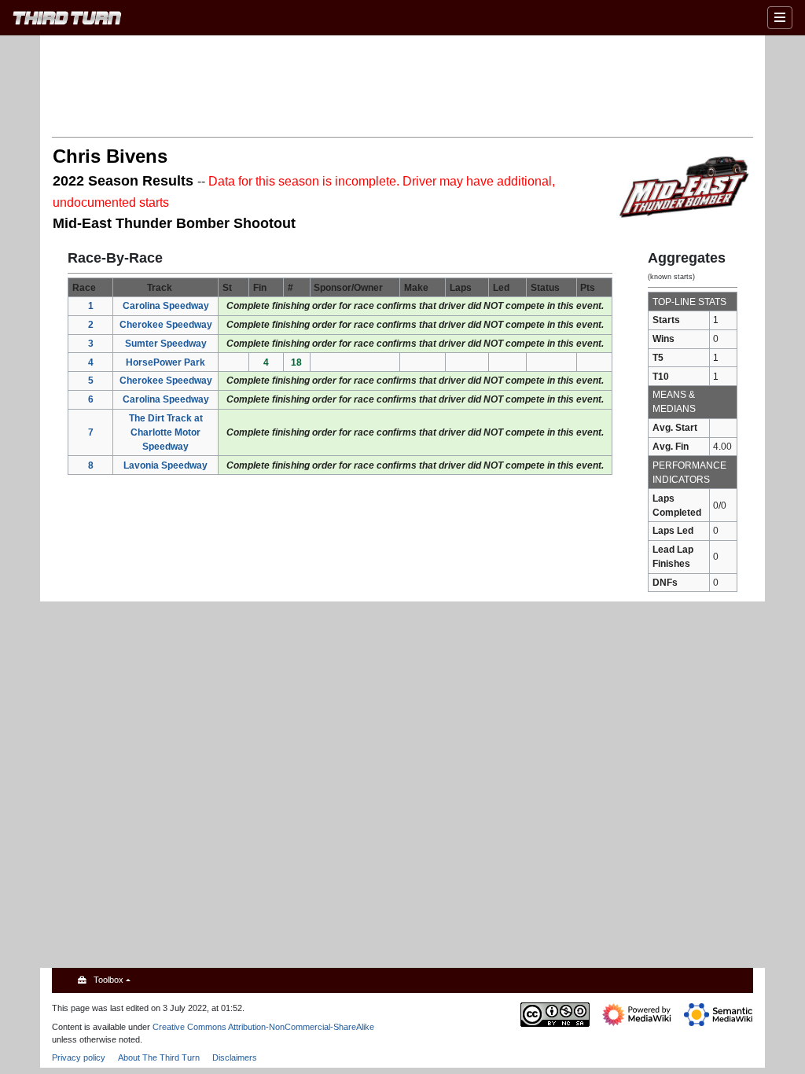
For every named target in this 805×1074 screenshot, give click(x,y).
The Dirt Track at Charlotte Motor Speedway (166, 432)
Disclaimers (234, 1057)
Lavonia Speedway (165, 465)
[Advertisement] (402, 85)
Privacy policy (78, 1057)
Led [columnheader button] (501, 287)
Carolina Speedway (166, 305)
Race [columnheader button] (84, 287)
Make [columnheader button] (416, 287)
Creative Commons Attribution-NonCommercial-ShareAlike (263, 1027)
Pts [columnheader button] (587, 287)
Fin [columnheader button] (259, 287)
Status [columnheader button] (545, 287)
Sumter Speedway (166, 343)
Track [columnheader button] (159, 287)
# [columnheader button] (290, 287)
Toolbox (108, 979)
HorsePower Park (165, 362)
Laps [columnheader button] (461, 287)
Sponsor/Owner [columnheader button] (348, 287)
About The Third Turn (159, 1057)
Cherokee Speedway (165, 324)
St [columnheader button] (227, 287)
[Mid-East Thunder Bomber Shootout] (684, 185)
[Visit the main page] (67, 20)
